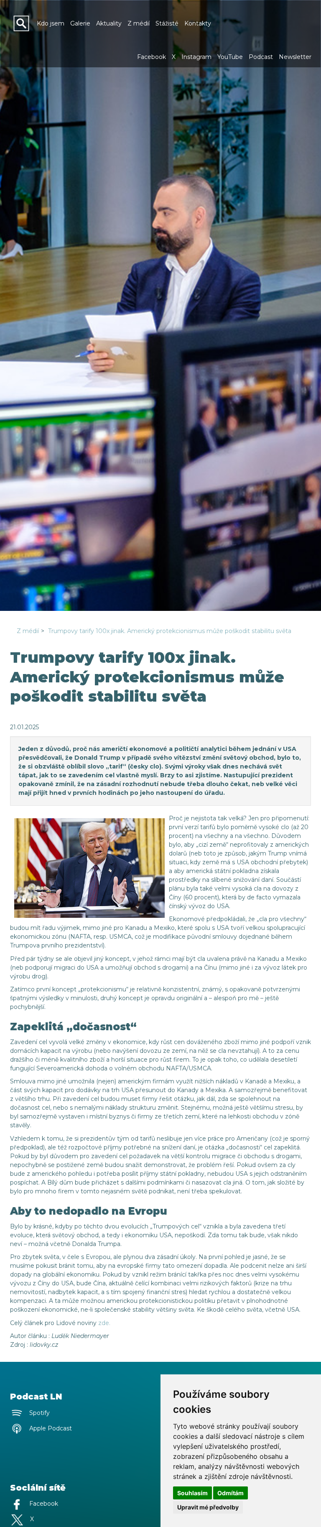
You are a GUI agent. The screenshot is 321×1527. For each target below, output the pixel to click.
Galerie (80, 23)
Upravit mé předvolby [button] (208, 1507)
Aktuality (109, 23)
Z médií (138, 23)
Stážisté (166, 23)
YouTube (230, 57)
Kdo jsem (50, 23)
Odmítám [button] (230, 1492)
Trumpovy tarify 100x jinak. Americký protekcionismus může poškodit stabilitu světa (169, 631)
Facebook (151, 57)
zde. (104, 1323)
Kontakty (197, 23)
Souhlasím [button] (192, 1492)
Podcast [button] (261, 57)
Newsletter (295, 57)
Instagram (196, 57)
